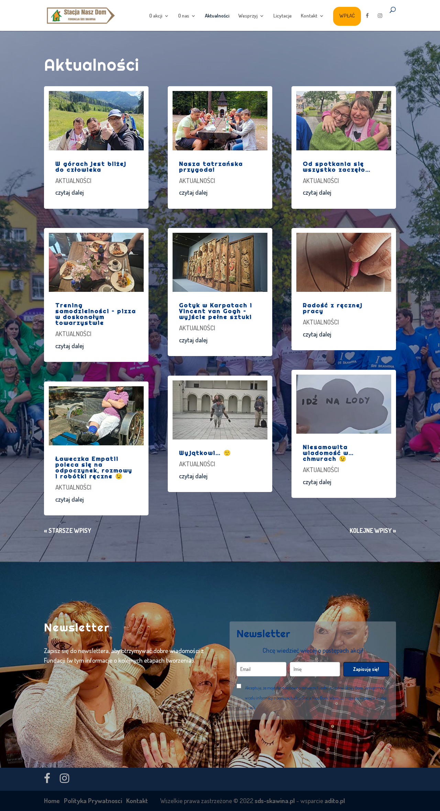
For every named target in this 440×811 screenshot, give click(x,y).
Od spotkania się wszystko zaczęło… (337, 166)
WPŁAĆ (347, 15)
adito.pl (334, 800)
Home (52, 800)
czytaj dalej (69, 192)
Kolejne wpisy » (373, 530)
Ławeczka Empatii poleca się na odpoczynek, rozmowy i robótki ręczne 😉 (93, 467)
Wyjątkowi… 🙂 (205, 452)
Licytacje (282, 16)
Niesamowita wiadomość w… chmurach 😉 (328, 452)
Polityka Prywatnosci (93, 800)
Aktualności (217, 16)
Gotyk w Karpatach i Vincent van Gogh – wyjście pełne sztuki (215, 310)
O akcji (155, 16)
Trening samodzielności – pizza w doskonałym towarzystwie (95, 313)
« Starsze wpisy (67, 530)
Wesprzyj (247, 16)
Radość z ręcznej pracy (333, 308)
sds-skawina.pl (275, 800)
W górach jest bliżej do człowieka (90, 166)
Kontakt (309, 16)
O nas (183, 16)
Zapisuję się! (366, 669)
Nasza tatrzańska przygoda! (211, 166)
